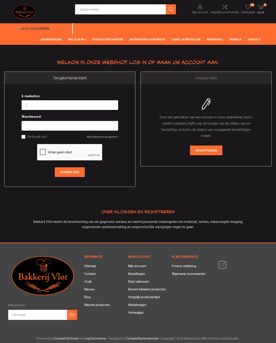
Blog (87, 297)
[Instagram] (221, 265)
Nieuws (89, 289)
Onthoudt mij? (37, 137)
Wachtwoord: (32, 117)
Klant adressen (138, 281)
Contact (90, 274)
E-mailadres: (31, 96)
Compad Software (66, 338)
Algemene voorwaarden (188, 274)
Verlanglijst (136, 313)
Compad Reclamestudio (142, 338)
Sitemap (90, 266)
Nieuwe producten (97, 305)
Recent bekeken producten (147, 289)
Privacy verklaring (184, 266)
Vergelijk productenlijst (224, 12)
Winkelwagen (137, 305)
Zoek (88, 281)
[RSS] (229, 265)
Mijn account (200, 12)
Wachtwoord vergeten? (102, 136)
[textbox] (120, 9)
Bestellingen (136, 274)
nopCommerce (95, 338)
